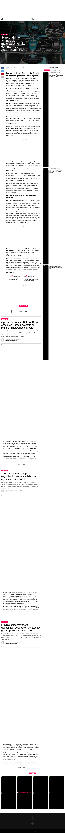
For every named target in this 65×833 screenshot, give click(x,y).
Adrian (12, 68)
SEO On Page (40, 831)
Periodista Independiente (11, 340)
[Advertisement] (32, 9)
